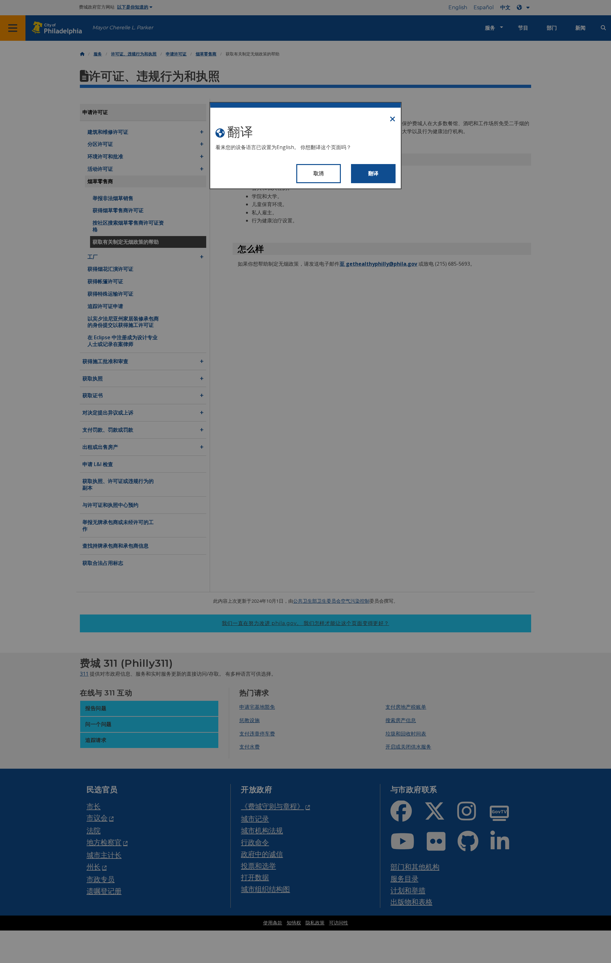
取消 (318, 173)
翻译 (373, 173)
